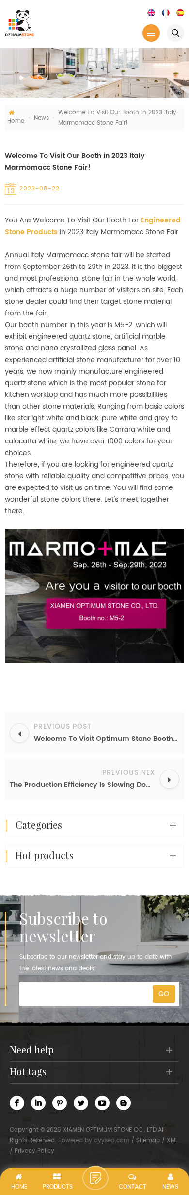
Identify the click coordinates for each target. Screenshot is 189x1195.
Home (15, 121)
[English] (151, 12)
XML (172, 1140)
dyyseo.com (111, 1140)
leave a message (95, 1178)
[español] (180, 12)
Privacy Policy (34, 1151)
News (41, 118)
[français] (166, 12)
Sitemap (148, 1140)
